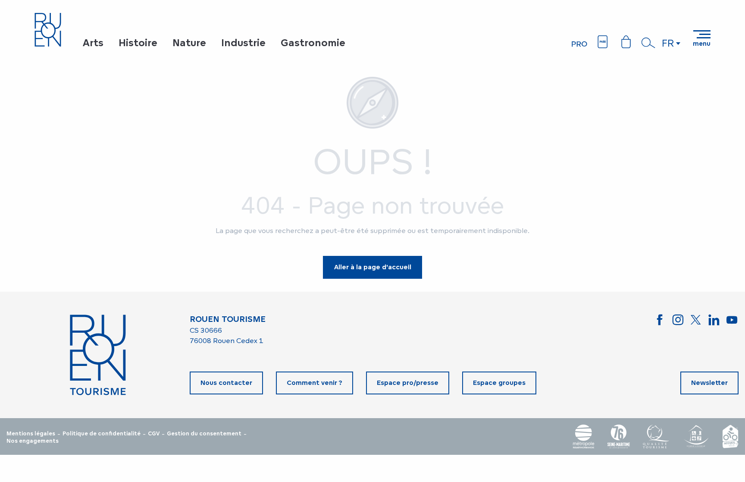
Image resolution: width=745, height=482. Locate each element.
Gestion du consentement (204, 433)
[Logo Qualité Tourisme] (656, 436)
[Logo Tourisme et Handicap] (695, 436)
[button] (648, 43)
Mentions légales (30, 433)
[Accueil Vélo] (730, 436)
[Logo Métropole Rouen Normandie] (584, 436)
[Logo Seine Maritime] (618, 436)
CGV (154, 433)
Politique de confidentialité (102, 433)
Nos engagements (32, 441)
